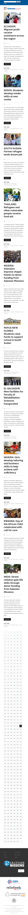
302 (11, 788)
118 (17, 691)
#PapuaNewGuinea (15, 372)
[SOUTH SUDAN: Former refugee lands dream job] (14, 139)
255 (14, 763)
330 (5, 804)
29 (20, 644)
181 (8, 725)
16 (17, 638)
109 (8, 688)
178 (17, 722)
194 (11, 732)
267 (14, 769)
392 (11, 835)
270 (5, 772)
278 (11, 775)
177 (14, 722)
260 (11, 766)
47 (20, 654)
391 (8, 835)
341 (20, 807)
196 (17, 732)
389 (20, 832)
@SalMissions (7, 69)
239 (20, 754)
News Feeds (17, 854)
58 (17, 660)
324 (5, 800)
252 (5, 763)
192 (5, 732)
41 (20, 651)
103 (8, 685)
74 (11, 669)
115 (8, 691)
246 (5, 760)
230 (11, 750)
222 (5, 747)
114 (5, 691)
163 (8, 716)
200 (11, 735)
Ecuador (22, 69)
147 (14, 707)
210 (5, 741)
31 (8, 647)
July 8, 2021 (7, 43)
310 (17, 791)
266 (11, 769)
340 (17, 807)
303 (14, 788)
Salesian (6, 71)
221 (20, 744)
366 (5, 822)
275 (20, 772)
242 (11, 757)
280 (17, 775)
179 (20, 722)
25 (8, 644)
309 (14, 791)
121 (8, 694)
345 (14, 810)
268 (17, 769)
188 (11, 729)
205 (8, 738)
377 (20, 825)
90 (5, 679)
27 (14, 644)
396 (5, 838)
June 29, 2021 (8, 477)
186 (5, 729)
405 (14, 841)
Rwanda (21, 559)
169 (8, 719)
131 (20, 697)
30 (5, 647)
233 (20, 750)
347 (20, 810)
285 (14, 779)
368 (11, 822)
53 (20, 657)
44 (11, 654)
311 (20, 791)
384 (5, 832)
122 (11, 694)
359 (20, 816)
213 (14, 741)
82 (17, 672)
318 (5, 797)
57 (14, 660)
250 (17, 760)
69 (14, 666)
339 (14, 807)
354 (5, 816)
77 (20, 669)
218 (11, 744)
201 (14, 735)
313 (8, 794)
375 (14, 825)
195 (14, 732)
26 (11, 644)
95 (20, 679)
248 (11, 760)
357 (14, 816)
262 (17, 766)
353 (20, 813)
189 (14, 729)
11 (20, 635)
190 (17, 729)
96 (5, 682)
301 (8, 788)
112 (17, 688)
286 (17, 779)
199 (8, 735)
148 (17, 707)
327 (14, 800)
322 (17, 797)
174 (5, 722)
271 (8, 772)
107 (20, 685)
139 (8, 704)
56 (11, 660)
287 (20, 779)
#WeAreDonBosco (15, 69)
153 (14, 710)
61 (8, 663)
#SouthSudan (14, 183)
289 (8, 782)
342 (5, 810)
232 (17, 750)
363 (14, 819)
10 (17, 635)
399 (14, 838)
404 (11, 841)
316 (17, 794)
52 (17, 657)
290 (11, 782)
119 (20, 691)
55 (8, 660)
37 (8, 651)
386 (11, 832)
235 (8, 754)
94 (17, 679)
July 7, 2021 (7, 104)
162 (5, 716)
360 (5, 819)
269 (20, 769)
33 (14, 647)
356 (11, 816)
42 (5, 654)
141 (14, 704)
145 (8, 707)
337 (8, 807)
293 (20, 782)
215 (20, 741)
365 (20, 819)
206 (11, 738)
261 (14, 766)
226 (17, 747)
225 (14, 747)
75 (14, 669)
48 (5, 657)
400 (17, 838)
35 (20, 647)
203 (20, 735)
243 (14, 757)
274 (17, 772)
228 (5, 750)
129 (14, 697)
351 (14, 813)
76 (17, 669)
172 (17, 719)
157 (8, 713)
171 (14, 719)
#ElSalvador (13, 436)
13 (8, 638)
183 (14, 725)
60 (5, 663)
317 (20, 794)
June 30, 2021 (8, 408)
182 (11, 725)
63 (14, 663)
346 (17, 810)
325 (8, 800)
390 (5, 835)
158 (11, 713)
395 (20, 835)
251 (20, 760)
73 (8, 669)
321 (14, 797)
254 (11, 763)
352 (17, 813)
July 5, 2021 (7, 347)
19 (8, 641)
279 (14, 775)
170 (11, 719)
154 (17, 710)
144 (5, 707)
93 (14, 679)
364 (17, 819)
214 (17, 741)
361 (8, 819)
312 (5, 794)
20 (11, 641)
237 (14, 754)
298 (17, 785)
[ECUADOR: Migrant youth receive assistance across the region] (14, 17)
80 (11, 672)
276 (5, 775)
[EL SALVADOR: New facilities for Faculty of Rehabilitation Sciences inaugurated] (14, 381)
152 (11, 710)
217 (8, 744)
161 (20, 713)
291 (14, 782)
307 (8, 791)
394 (17, 835)
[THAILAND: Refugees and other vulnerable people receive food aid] (14, 194)
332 (11, 804)
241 (8, 757)
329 (20, 800)
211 (8, 741)
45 (14, 654)
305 (20, 788)
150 (5, 710)
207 (14, 738)
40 (17, 651)
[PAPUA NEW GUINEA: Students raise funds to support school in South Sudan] (14, 321)
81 (14, 672)
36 (5, 651)
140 (11, 704)
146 (11, 707)
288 (5, 782)
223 (8, 747)
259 (8, 766)
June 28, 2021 (8, 596)
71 (20, 666)
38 (11, 651)
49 (8, 657)
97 (8, 682)
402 (5, 841)
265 (8, 769)
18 (5, 641)
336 (5, 807)
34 (17, 647)
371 (20, 822)
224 (11, 747)
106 (17, 685)
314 (11, 794)
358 (17, 816)
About (5, 854)
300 (5, 788)
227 (20, 747)
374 (11, 825)
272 (11, 772)
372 (5, 825)
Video (15, 857)
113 (20, 688)
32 (11, 647)
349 (8, 813)
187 (8, 729)
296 (11, 785)
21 (14, 641)
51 (14, 657)
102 (5, 685)
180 (5, 725)
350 (11, 813)
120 (5, 694)
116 (11, 691)
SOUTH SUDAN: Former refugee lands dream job (13, 151)
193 (8, 732)
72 (5, 669)
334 (17, 804)
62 (11, 663)
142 (17, 704)
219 (14, 744)
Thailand (6, 247)
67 (8, 666)
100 (17, 682)
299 (20, 785)
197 (20, 732)
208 (17, 738)
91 (8, 679)
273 (14, 772)
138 (5, 704)
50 (11, 657)
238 (17, 754)
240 (5, 757)
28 (17, 644)
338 (11, 807)
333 (14, 804)
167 (20, 716)
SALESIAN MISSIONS (19, 905)
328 (17, 800)
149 (20, 707)
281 (20, 775)
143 (20, 704)
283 (8, 779)
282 (5, 779)
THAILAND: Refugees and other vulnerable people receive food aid (13, 210)
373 (8, 825)
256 (17, 763)
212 (11, 741)
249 (14, 760)
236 (11, 754)
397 (8, 838)
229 (8, 750)
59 (20, 660)
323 (20, 797)
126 (5, 697)
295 (8, 785)
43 (8, 654)
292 (17, 782)
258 (5, 766)
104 (11, 685)
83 (20, 672)
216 (5, 744)
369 (14, 822)
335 (20, 804)
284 (11, 779)
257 (20, 763)
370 (17, 822)
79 (8, 672)
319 (8, 797)
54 (5, 660)
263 (20, 766)
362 (11, 819)
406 (17, 841)
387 (14, 832)
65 (20, 663)
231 (14, 750)
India (21, 625)
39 (14, 651)
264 (5, 769)
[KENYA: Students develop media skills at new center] (14, 80)
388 (17, 832)
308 (11, 791)
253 (8, 763)
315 (14, 794)
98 (11, 682)
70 (17, 666)
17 (20, 638)
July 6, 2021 (7, 221)
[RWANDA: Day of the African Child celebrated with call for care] (14, 513)
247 (8, 760)
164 (11, 716)
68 (11, 666)
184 (17, 725)
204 (5, 738)
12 (5, 638)
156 (5, 713)
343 (8, 810)
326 (11, 800)
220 (17, 744)
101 (20, 682)
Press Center (17, 852)
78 (5, 672)
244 (17, 757)
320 (11, 797)
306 (5, 791)
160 (17, 713)
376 (17, 825)
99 (14, 682)
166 (17, 716)
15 (14, 638)
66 (5, 666)
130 (17, 697)
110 (11, 688)
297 (14, 785)
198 (5, 735)
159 (14, 713)
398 (11, 838)
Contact (5, 857)
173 (20, 719)
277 (8, 775)
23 (20, 641)
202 (17, 735)
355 (8, 816)
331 (8, 804)
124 (17, 694)
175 (8, 722)
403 (8, 841)
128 (11, 697)
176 (11, 722)
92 (11, 679)
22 (17, 641)
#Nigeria (13, 311)
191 (20, 729)
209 (20, 738)
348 (5, 813)
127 (8, 697)
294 (5, 785)
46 (17, 654)
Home (5, 852)
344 (11, 810)
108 (5, 688)
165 (14, 716)
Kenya (21, 128)
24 (5, 644)
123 (14, 694)
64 (17, 663)
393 (14, 835)
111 (14, 688)
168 (5, 719)
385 (8, 832)
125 (20, 694)
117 (14, 691)
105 (14, 685)
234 (5, 754)
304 (17, 788)
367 (8, 822)
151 (8, 710)
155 (20, 710)
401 (20, 838)
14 (11, 638)
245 (20, 757)
